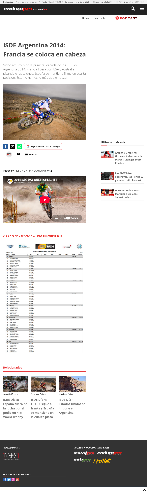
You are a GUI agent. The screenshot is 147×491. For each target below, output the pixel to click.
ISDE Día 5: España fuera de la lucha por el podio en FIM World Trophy (15, 408)
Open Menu (142, 8)
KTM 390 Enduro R (123, 2)
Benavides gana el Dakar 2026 (77, 2)
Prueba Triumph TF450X (51, 2)
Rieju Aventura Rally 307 (102, 2)
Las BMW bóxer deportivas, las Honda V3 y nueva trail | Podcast (129, 177)
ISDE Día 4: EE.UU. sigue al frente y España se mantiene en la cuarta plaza (42, 408)
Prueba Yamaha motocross (26, 2)
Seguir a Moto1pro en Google (45, 146)
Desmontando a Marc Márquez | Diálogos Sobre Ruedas (127, 194)
